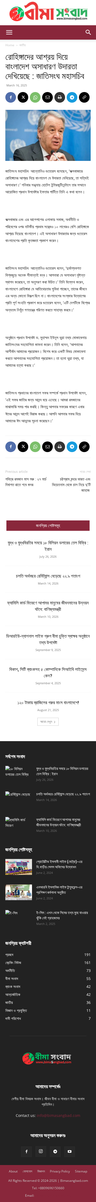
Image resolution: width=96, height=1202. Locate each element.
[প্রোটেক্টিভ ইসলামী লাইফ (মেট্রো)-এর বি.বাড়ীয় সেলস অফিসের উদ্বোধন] (18, 867)
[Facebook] (10, 97)
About (13, 1171)
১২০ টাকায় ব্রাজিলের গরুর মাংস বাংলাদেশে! (48, 702)
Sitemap (81, 1171)
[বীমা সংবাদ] (48, 12)
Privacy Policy (60, 1171)
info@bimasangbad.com (58, 1115)
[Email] (47, 97)
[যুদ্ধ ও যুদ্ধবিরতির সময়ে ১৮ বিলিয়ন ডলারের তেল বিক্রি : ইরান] (18, 775)
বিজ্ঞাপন (41, 1171)
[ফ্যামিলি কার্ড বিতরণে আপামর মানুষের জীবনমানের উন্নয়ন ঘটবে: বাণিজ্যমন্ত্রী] (18, 826)
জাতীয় (22, 45)
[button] (9, 32)
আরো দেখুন (46, 721)
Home (9, 45)
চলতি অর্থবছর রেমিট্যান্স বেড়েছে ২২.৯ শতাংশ (48, 576)
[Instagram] (40, 1151)
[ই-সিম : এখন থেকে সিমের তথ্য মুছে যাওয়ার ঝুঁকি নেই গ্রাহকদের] (18, 919)
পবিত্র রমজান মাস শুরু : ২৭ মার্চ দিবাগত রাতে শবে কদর (25, 482)
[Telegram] (72, 97)
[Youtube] (69, 1151)
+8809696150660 (51, 1188)
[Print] (59, 97)
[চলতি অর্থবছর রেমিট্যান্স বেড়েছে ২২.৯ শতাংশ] (18, 800)
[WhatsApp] (35, 97)
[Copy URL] (84, 97)
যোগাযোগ (27, 1171)
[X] (23, 97)
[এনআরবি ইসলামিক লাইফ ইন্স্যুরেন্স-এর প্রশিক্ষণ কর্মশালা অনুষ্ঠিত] (18, 892)
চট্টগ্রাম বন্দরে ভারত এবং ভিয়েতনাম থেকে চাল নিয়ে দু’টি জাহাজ (71, 485)
